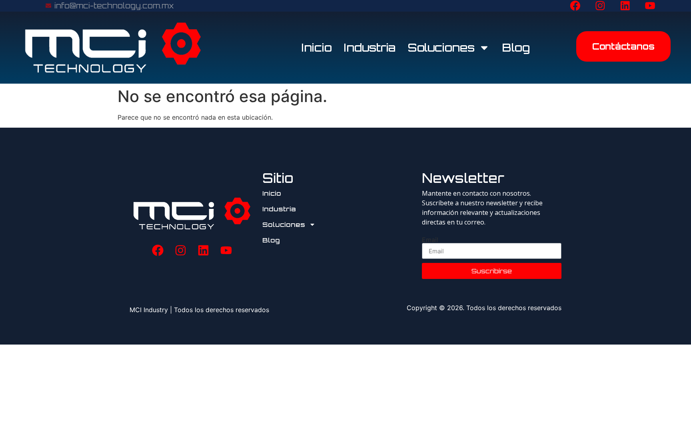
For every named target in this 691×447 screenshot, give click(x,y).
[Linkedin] (625, 5)
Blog (516, 47)
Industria (370, 47)
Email (430, 240)
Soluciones (441, 47)
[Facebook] (575, 5)
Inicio (317, 47)
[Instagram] (600, 5)
